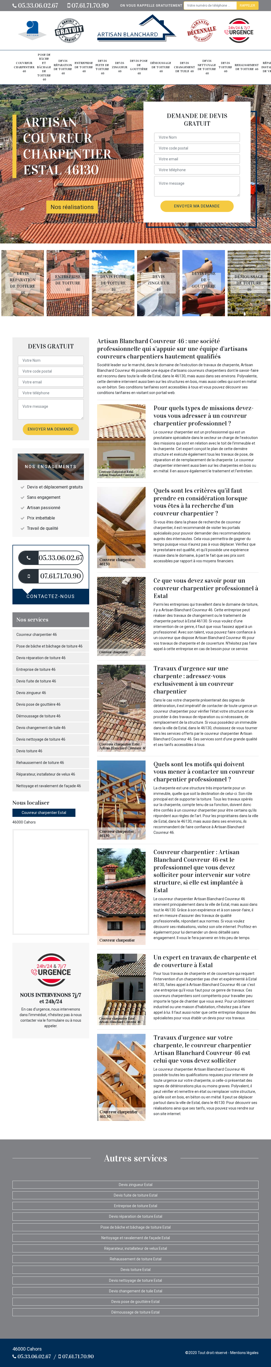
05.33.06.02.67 (37, 6)
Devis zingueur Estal (135, 1185)
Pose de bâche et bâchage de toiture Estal (136, 1227)
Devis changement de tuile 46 (184, 67)
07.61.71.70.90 (89, 6)
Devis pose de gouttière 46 (139, 67)
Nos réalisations (72, 207)
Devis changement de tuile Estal (135, 1291)
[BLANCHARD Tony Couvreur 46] (137, 30)
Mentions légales (244, 1353)
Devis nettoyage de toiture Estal (135, 1280)
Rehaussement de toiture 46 (247, 67)
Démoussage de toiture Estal (135, 1312)
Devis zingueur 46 (119, 67)
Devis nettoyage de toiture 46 (207, 67)
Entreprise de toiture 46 (84, 67)
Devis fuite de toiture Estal (135, 1195)
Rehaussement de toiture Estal (135, 1259)
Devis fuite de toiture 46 (102, 67)
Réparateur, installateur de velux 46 (45, 774)
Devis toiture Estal (136, 1270)
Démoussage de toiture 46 (160, 67)
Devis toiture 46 (225, 67)
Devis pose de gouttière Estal (135, 1302)
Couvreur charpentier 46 (24, 67)
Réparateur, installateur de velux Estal (135, 1248)
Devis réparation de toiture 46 (63, 67)
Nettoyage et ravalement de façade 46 (48, 786)
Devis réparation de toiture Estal (135, 1216)
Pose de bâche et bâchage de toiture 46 (44, 67)
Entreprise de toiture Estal (135, 1206)
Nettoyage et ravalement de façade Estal (135, 1238)
